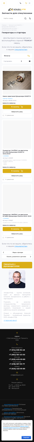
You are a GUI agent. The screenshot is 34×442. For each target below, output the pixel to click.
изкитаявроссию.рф (11, 404)
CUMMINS (6, 156)
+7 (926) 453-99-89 (17, 369)
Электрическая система (9, 28)
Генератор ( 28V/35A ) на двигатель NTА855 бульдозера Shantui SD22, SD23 (17, 215)
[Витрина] (29, 61)
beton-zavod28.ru (10, 412)
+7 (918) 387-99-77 (17, 364)
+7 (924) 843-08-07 (10, 320)
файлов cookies (24, 426)
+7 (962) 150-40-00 (17, 355)
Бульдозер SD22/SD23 (8, 26)
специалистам (21, 50)
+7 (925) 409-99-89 (17, 359)
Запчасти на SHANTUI (15, 25)
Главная (4, 25)
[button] (4, 3)
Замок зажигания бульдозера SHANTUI (17, 96)
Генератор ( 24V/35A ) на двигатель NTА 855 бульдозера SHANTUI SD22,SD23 (15, 152)
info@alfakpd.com (17, 375)
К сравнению (9, 115)
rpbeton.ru (7, 408)
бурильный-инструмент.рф (13, 416)
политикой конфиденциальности (11, 427)
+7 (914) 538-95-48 (17, 350)
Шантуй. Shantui (7, 98)
